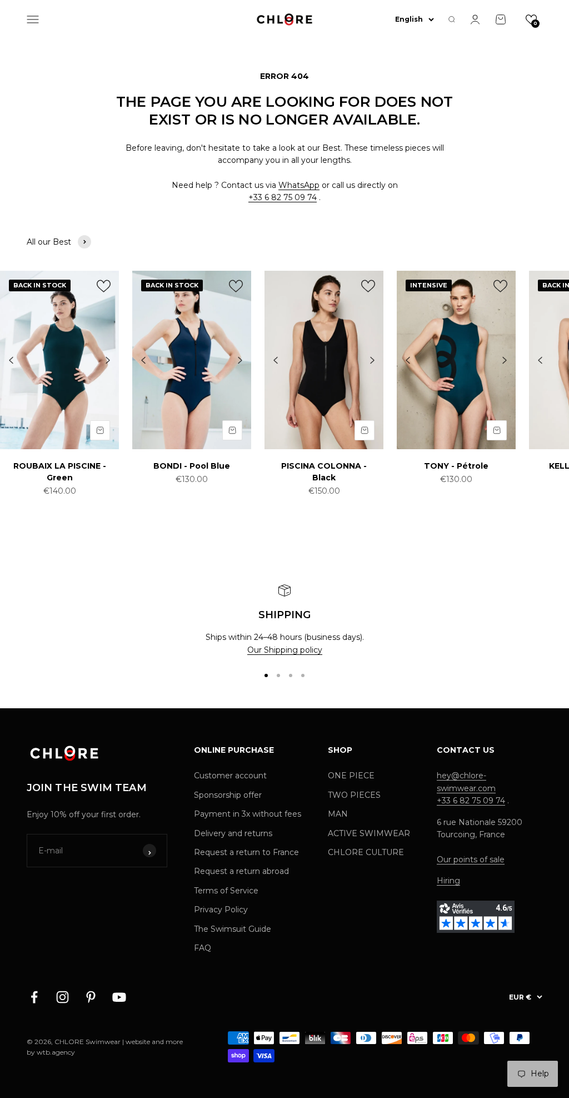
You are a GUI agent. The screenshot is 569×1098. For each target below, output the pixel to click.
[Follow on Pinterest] (90, 997)
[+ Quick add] (100, 430)
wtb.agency (56, 1052)
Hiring (448, 881)
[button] (531, 19)
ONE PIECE (351, 776)
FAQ (202, 948)
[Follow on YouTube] (119, 997)
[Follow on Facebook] (34, 997)
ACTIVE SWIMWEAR (369, 833)
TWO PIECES (354, 795)
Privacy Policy (221, 910)
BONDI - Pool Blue (191, 466)
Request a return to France (246, 852)
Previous (11, 361)
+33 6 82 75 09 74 (282, 197)
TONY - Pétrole (456, 466)
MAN (338, 814)
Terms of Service (226, 891)
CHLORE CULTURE (366, 852)
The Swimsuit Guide (232, 929)
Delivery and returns (233, 833)
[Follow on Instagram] (62, 997)
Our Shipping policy (284, 650)
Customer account (230, 776)
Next (107, 361)
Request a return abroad (241, 871)
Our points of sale (471, 859)
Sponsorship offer (228, 795)
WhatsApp (299, 185)
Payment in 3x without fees (247, 814)
